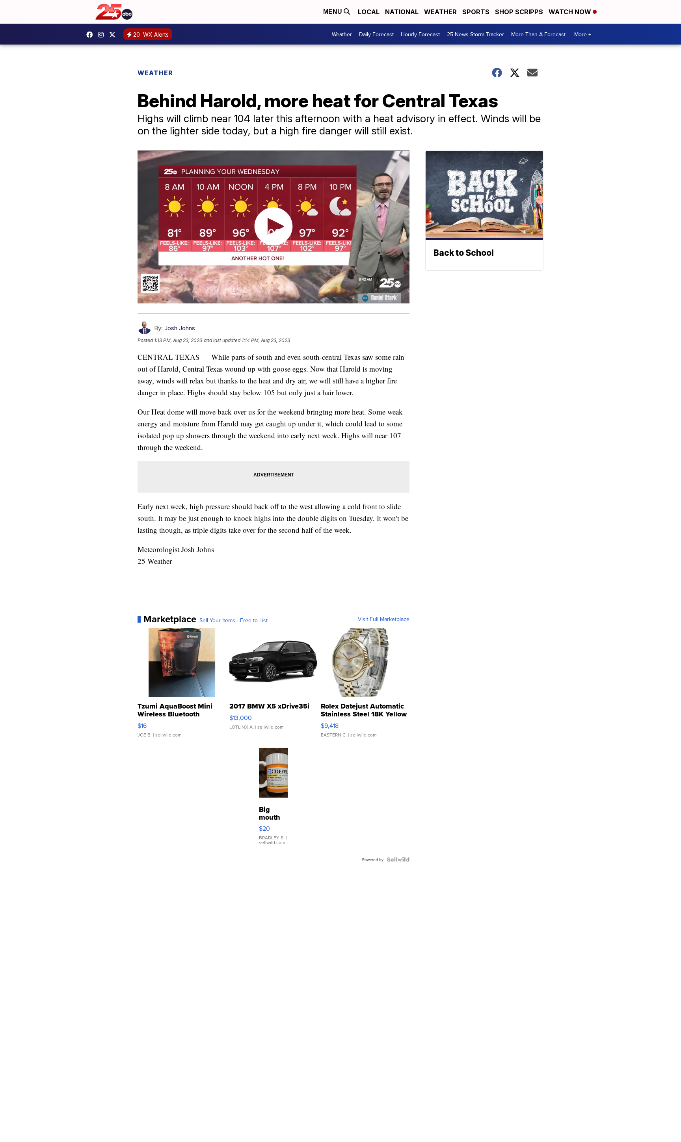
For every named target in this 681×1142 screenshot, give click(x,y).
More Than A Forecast (538, 34)
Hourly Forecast (420, 34)
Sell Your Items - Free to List (233, 620)
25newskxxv (103, 35)
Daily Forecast (376, 34)
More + (582, 34)
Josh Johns (179, 328)
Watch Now (571, 12)
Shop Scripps (519, 12)
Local (369, 12)
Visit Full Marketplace (383, 619)
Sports (475, 12)
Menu (333, 11)
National (402, 12)
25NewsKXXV (91, 35)
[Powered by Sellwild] (398, 859)
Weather (440, 12)
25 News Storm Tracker (475, 34)
